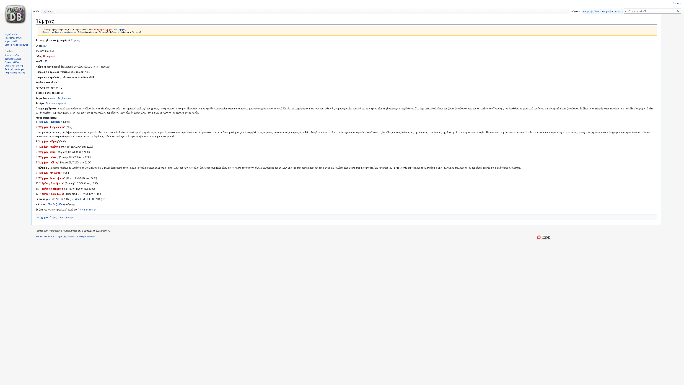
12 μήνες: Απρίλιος (49, 146)
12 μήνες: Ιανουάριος (50, 121)
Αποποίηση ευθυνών (86, 236)
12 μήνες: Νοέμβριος (51, 188)
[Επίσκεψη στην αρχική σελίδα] (15, 14)
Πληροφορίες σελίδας (15, 72)
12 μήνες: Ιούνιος (48, 157)
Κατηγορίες (42, 217)
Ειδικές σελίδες (12, 62)
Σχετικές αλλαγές (13, 59)
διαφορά (47, 32)
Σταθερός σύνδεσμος (14, 69)
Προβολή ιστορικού (611, 11)
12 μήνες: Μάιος (48, 152)
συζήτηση (107, 29)
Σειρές (53, 217)
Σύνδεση (677, 3)
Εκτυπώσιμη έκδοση (14, 66)
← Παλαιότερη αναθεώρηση (64, 32)
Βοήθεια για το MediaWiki (16, 45)
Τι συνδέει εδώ (12, 55)
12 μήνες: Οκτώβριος (51, 183)
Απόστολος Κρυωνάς (61, 98)
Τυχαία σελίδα (11, 41)
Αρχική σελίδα (11, 34)
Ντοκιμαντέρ (49, 56)
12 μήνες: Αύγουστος (50, 172)
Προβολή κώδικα (591, 11)
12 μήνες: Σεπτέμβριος (51, 178)
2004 (44, 45)
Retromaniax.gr (85, 209)
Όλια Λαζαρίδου (56, 204)
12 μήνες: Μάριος (48, 141)
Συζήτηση (47, 11)
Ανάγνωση (575, 11)
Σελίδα (36, 11)
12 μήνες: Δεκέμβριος (52, 193)
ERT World (76, 199)
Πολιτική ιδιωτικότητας (45, 236)
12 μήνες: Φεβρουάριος (51, 127)
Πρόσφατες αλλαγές (14, 38)
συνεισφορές (119, 29)
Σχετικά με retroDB (66, 236)
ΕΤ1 (47, 61)
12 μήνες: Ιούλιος (48, 162)
